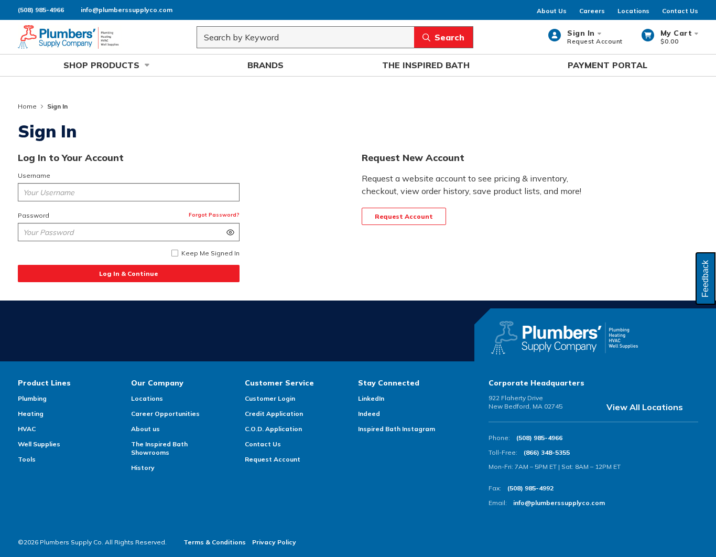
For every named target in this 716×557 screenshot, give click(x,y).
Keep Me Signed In (210, 253)
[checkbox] (174, 253)
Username (34, 175)
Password (33, 215)
